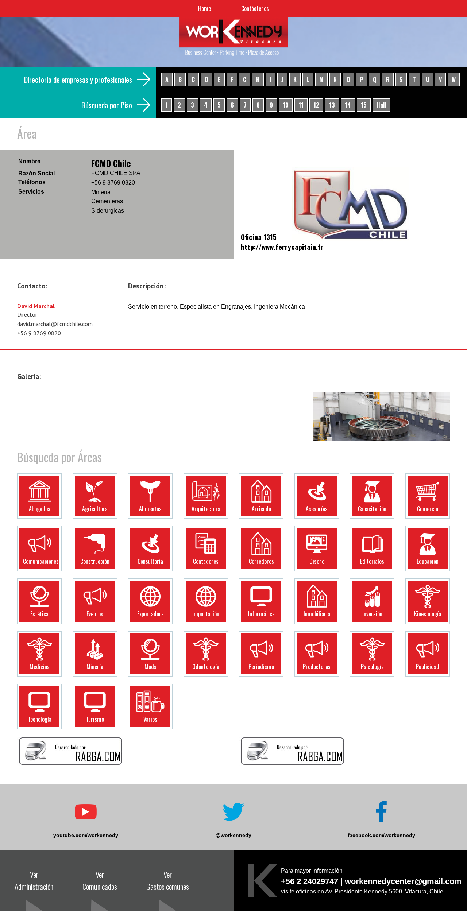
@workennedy (233, 835)
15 (364, 105)
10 (286, 105)
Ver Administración (34, 880)
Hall (381, 105)
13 (332, 105)
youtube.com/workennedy (85, 835)
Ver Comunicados (99, 880)
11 (301, 105)
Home (204, 8)
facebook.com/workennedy (381, 835)
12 (316, 105)
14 (348, 105)
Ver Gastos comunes (167, 880)
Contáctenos (255, 8)
